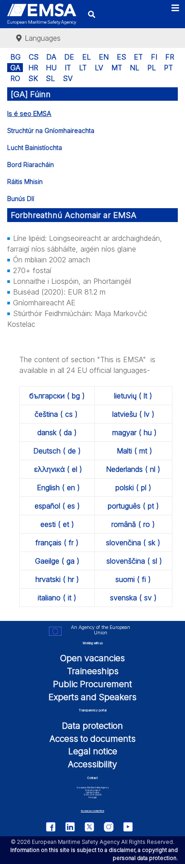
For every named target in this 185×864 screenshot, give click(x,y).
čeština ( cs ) (56, 414)
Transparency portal (92, 710)
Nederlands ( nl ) (133, 469)
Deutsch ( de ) (57, 450)
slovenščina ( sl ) (134, 560)
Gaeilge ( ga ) (57, 560)
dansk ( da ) (57, 432)
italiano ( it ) (57, 597)
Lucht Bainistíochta (34, 147)
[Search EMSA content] (91, 14)
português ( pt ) (133, 505)
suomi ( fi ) (133, 579)
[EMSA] (41, 14)
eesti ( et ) (57, 524)
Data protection (92, 725)
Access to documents (92, 738)
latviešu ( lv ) (133, 414)
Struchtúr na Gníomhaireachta (50, 130)
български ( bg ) (57, 395)
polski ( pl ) (133, 487)
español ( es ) (57, 505)
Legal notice (92, 751)
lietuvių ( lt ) (133, 395)
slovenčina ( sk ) (133, 542)
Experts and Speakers (92, 697)
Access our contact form (92, 811)
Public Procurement (92, 684)
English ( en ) (58, 487)
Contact (92, 778)
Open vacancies (92, 658)
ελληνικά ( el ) (58, 469)
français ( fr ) (57, 542)
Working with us (93, 643)
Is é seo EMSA (29, 113)
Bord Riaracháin (30, 164)
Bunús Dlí (20, 198)
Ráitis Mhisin (25, 181)
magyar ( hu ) (134, 432)
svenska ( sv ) (133, 597)
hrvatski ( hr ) (57, 579)
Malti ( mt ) (134, 450)
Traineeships (93, 671)
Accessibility (92, 764)
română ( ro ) (133, 524)
